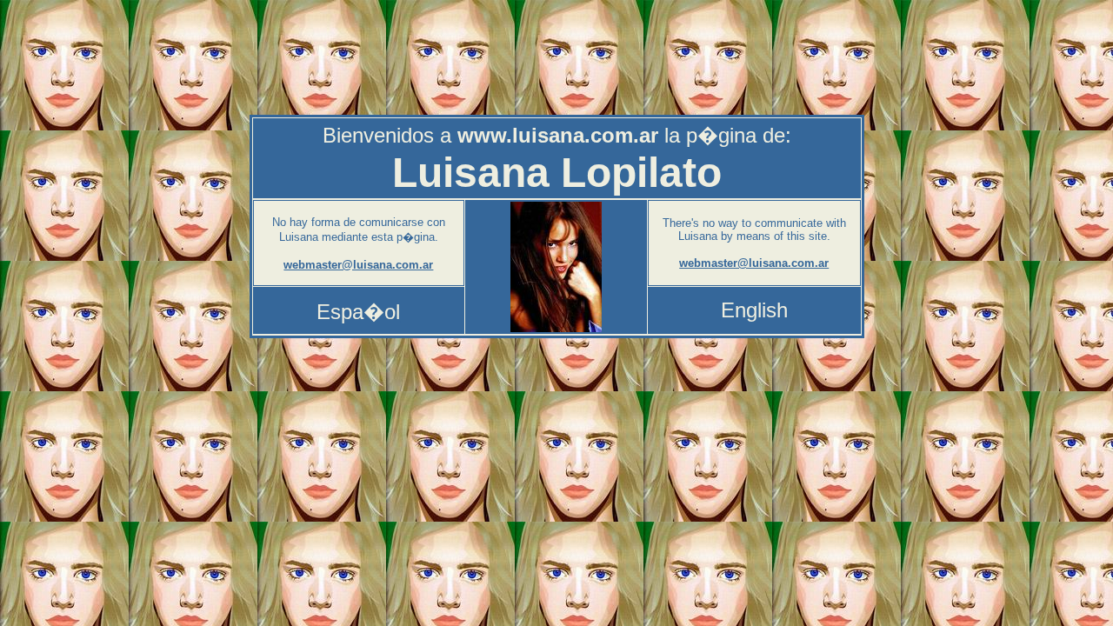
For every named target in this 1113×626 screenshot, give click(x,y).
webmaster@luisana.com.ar (358, 264)
